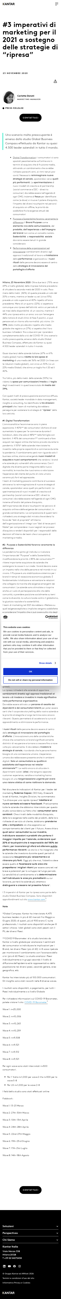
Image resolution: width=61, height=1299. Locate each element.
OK (30, 671)
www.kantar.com (36, 899)
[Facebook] (14, 1267)
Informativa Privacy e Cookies (16, 1283)
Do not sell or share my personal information (30, 680)
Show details (45, 663)
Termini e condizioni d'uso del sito (18, 1278)
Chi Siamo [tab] (9, 1240)
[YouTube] (4, 1267)
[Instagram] (19, 1267)
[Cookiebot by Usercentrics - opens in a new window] (45, 617)
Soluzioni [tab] (8, 1226)
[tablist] (30, 1254)
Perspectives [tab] (10, 1233)
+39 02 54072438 (13, 1258)
